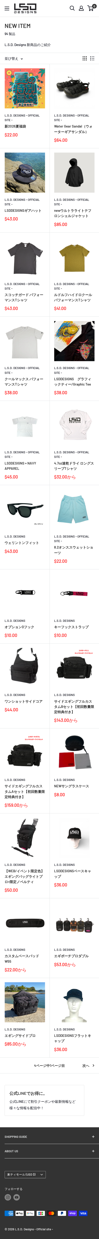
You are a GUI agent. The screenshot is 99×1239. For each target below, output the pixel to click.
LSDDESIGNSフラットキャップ (72, 1038)
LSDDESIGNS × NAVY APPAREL (20, 465)
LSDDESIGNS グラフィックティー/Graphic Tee (72, 381)
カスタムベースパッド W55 (22, 958)
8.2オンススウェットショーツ (73, 549)
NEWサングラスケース (71, 786)
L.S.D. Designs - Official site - (22, 118)
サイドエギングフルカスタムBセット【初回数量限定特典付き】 (74, 706)
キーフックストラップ (71, 627)
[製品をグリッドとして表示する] (85, 58)
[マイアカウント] (81, 8)
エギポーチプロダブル (71, 956)
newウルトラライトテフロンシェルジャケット (72, 213)
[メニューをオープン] (7, 8)
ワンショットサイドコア (24, 701)
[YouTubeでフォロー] (16, 1197)
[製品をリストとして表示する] (92, 58)
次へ (85, 1065)
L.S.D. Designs (15, 536)
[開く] (72, 8)
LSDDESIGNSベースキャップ (72, 873)
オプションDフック (19, 627)
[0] (90, 8)
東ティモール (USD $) (21, 1174)
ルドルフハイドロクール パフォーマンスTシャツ (73, 297)
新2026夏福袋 (15, 126)
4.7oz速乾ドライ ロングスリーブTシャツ (74, 465)
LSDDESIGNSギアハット (23, 210)
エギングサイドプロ (20, 1035)
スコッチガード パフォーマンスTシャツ (24, 297)
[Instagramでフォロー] (8, 1197)
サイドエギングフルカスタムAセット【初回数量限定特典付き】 (25, 791)
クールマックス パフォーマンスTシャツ (24, 381)
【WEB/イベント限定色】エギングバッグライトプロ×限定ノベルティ (24, 876)
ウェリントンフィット (22, 543)
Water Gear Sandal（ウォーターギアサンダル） (73, 128)
